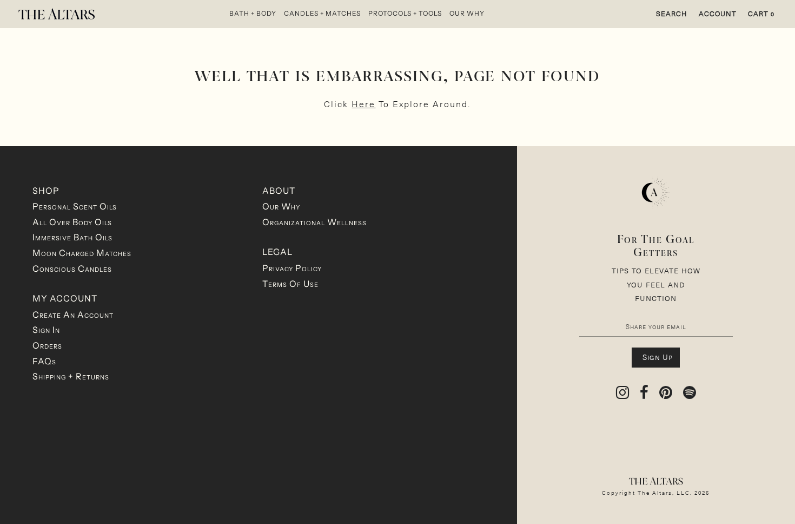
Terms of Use (290, 283)
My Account (64, 298)
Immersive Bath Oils (72, 237)
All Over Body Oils (72, 222)
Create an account (73, 314)
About (278, 190)
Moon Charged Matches (81, 252)
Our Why (281, 206)
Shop (45, 190)
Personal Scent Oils (74, 206)
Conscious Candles (72, 268)
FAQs (44, 361)
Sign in (46, 329)
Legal (277, 251)
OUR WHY (467, 13)
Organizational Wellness (314, 222)
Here (363, 103)
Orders (47, 345)
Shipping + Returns (70, 376)
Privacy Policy (292, 268)
